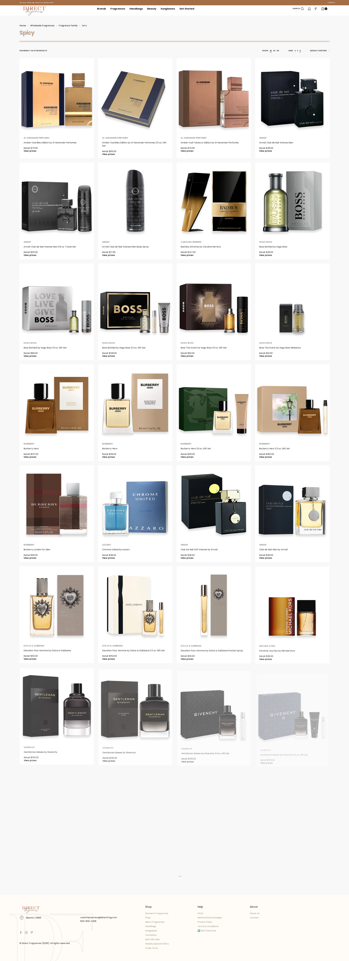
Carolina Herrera (191, 242)
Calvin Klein (189, 954)
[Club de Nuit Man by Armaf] (292, 502)
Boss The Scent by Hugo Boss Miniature (280, 347)
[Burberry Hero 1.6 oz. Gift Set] (214, 401)
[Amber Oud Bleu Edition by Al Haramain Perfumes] (56, 95)
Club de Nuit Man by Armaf (273, 549)
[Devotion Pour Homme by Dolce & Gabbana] (56, 603)
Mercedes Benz (112, 954)
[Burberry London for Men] (56, 502)
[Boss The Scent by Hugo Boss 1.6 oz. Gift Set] (214, 300)
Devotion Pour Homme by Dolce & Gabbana (47, 650)
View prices (30, 151)
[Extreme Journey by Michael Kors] (292, 603)
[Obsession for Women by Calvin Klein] (213, 913)
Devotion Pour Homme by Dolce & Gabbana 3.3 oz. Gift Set (133, 650)
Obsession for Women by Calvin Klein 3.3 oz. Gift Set (287, 958)
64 (278, 50)
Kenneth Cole (32, 954)
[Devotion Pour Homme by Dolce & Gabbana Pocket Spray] (214, 603)
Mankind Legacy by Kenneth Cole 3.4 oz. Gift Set (49, 958)
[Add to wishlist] (87, 64)
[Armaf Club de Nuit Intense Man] (292, 95)
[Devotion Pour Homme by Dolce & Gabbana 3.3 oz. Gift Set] (135, 603)
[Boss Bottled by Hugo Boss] (292, 199)
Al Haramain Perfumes (36, 138)
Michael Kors (267, 646)
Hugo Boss (265, 242)
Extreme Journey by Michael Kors (277, 650)
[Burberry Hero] (56, 401)
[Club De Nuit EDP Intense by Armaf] (214, 502)
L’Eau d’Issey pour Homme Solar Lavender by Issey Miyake (290, 852)
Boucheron (109, 848)
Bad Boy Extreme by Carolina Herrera (201, 246)
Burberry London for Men (37, 549)
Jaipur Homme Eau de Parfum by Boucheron (126, 852)
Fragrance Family (68, 25)
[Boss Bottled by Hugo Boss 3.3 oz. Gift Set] (135, 300)
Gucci (27, 848)
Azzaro (106, 545)
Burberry (29, 444)
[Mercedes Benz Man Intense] (135, 913)
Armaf (263, 138)
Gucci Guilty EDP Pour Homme (40, 852)
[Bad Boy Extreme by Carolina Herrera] (214, 199)
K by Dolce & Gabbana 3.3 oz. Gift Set (200, 852)
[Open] (315, 8)
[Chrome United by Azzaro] (135, 502)
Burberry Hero (31, 448)
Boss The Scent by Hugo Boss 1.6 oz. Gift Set (204, 347)
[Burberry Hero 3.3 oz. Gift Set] (292, 401)
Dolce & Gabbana (34, 646)
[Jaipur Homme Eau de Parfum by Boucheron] (135, 805)
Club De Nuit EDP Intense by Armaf (199, 549)
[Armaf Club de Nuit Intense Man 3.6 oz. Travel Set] (56, 199)
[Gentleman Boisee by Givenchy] (56, 704)
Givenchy (29, 747)
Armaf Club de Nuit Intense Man (276, 142)
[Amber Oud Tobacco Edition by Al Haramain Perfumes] (214, 95)
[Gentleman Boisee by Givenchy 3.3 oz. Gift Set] (214, 704)
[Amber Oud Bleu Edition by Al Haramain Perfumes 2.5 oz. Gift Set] (135, 95)
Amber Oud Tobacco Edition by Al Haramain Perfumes (210, 142)
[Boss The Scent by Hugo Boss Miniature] (292, 300)
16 (271, 50)
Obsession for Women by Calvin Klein (201, 958)
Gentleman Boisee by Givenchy (40, 751)
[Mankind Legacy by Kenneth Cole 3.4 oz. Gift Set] (56, 913)
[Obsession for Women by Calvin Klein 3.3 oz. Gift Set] (292, 913)
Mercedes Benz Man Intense (118, 958)
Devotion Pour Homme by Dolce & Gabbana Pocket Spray (212, 650)
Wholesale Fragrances (42, 25)
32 (274, 50)
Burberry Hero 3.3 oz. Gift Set (274, 448)
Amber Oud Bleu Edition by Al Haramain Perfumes (50, 142)
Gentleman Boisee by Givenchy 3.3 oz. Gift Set (205, 751)
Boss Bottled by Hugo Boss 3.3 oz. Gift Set (124, 347)
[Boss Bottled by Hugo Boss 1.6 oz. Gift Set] (56, 300)
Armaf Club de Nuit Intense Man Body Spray (125, 246)
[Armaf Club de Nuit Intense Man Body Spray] (135, 199)
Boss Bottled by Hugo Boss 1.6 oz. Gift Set (45, 347)
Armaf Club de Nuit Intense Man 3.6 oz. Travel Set (50, 246)
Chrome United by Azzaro (116, 549)
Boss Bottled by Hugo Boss (273, 246)
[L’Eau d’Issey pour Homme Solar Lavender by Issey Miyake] (292, 805)
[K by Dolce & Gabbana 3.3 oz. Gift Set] (214, 805)
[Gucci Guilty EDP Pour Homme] (56, 805)
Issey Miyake (266, 848)
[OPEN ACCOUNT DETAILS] (309, 8)
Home (22, 25)
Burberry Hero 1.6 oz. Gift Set (196, 448)
